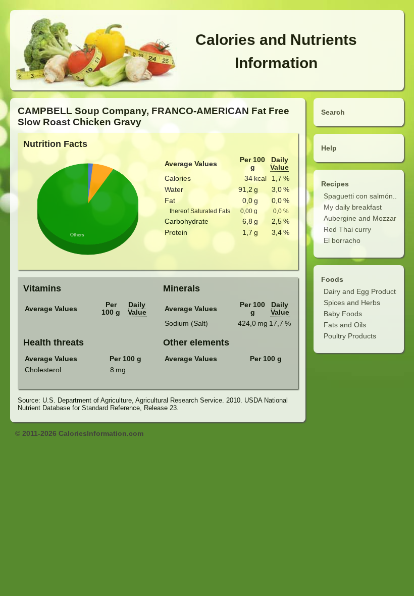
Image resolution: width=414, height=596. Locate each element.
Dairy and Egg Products (361, 291)
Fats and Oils (345, 325)
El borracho (342, 240)
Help (329, 148)
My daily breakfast (353, 207)
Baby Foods (343, 314)
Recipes (335, 184)
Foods (332, 279)
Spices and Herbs (352, 303)
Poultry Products (350, 336)
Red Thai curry (347, 229)
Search (333, 112)
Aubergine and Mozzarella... (368, 218)
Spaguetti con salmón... (361, 196)
